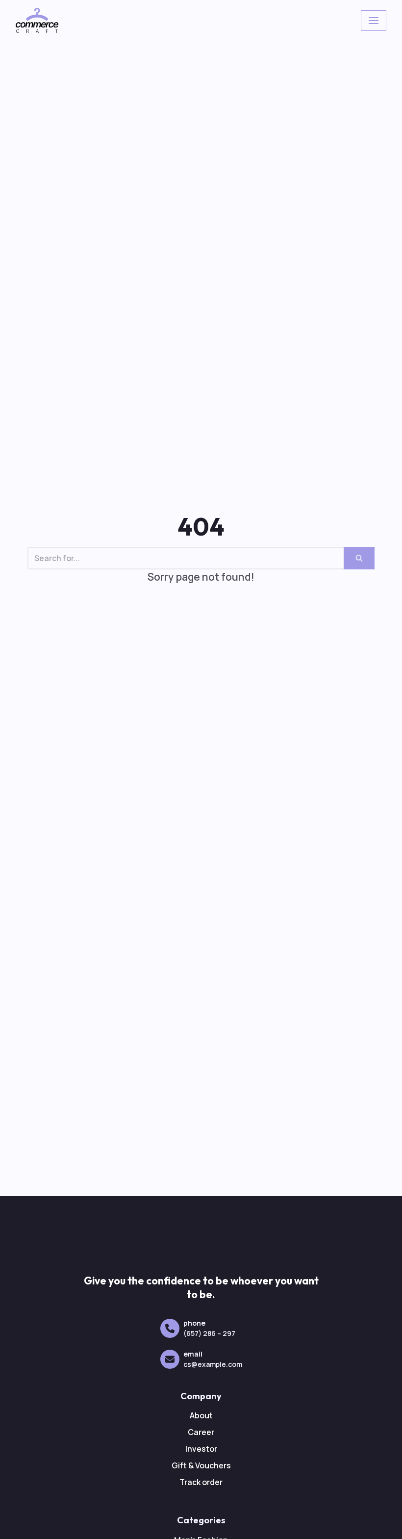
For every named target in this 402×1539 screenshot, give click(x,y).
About (201, 1415)
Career (201, 1432)
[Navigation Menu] (373, 20)
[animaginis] (37, 20)
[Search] (359, 558)
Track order (201, 1482)
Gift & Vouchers (201, 1465)
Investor (201, 1448)
